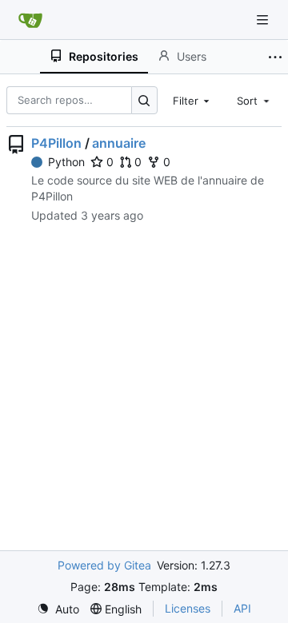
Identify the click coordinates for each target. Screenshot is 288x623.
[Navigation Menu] (264, 19)
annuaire (119, 143)
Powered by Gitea (104, 565)
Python (66, 162)
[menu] (58, 609)
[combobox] (192, 99)
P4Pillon (56, 143)
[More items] (275, 56)
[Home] (30, 20)
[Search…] (144, 100)
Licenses (187, 608)
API (242, 608)
